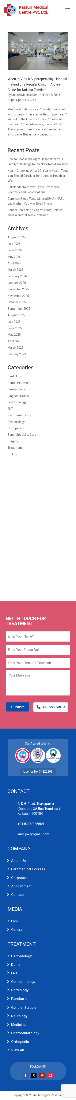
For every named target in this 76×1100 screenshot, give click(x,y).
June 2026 (15, 250)
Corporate (19, 878)
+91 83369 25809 (31, 824)
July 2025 (14, 321)
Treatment (15, 447)
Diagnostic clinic (18, 396)
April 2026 (14, 263)
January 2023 (17, 354)
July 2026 (14, 243)
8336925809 (53, 707)
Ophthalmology (23, 981)
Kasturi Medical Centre (26, 94)
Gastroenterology (19, 415)
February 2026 (17, 276)
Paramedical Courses (28, 869)
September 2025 (19, 308)
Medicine (18, 1024)
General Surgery (24, 1007)
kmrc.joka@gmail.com (33, 834)
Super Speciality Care (22, 100)
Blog (14, 921)
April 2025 (14, 341)
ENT (10, 408)
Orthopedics (16, 428)
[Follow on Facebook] (25, 1075)
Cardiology (15, 376)
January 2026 (17, 282)
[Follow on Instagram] (50, 1075)
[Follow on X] (34, 1075)
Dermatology (16, 389)
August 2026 (16, 237)
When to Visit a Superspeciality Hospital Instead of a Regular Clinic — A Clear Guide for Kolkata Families (37, 84)
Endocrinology (17, 402)
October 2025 (17, 302)
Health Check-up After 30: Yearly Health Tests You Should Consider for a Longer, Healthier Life (38, 175)
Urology (13, 454)
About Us (18, 861)
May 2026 (14, 257)
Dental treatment (19, 383)
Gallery (16, 929)
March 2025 (15, 347)
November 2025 (18, 295)
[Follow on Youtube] (42, 1075)
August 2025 (16, 315)
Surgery (13, 441)
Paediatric (19, 999)
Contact (17, 894)
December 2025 (18, 289)
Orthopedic (20, 1042)
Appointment (21, 886)
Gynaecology (16, 421)
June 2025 (15, 328)
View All (17, 1050)
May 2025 (14, 334)
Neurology (19, 1016)
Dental (16, 964)
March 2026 (15, 269)
